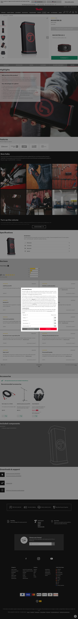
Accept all (48, 329)
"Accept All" (34, 303)
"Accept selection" (25, 308)
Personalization (26, 323)
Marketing (25, 320)
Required (24, 314)
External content (26, 326)
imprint (23, 312)
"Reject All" (34, 299)
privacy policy (49, 310)
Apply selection (30, 329)
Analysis (24, 317)
